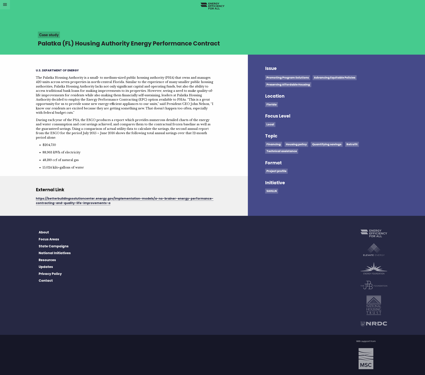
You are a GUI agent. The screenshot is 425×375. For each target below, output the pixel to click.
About (44, 232)
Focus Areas (49, 239)
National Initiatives (55, 253)
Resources (47, 260)
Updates (46, 267)
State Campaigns (54, 246)
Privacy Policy (50, 274)
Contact (46, 280)
